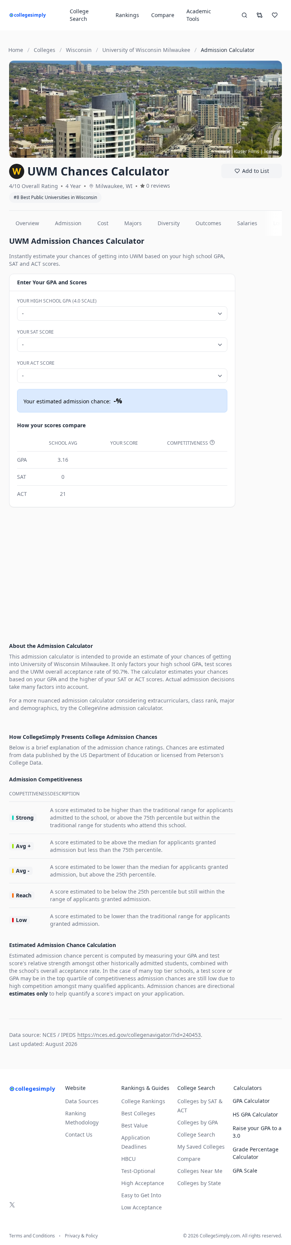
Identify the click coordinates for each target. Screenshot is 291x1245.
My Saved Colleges (201, 1146)
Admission (68, 223)
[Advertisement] (122, 568)
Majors (133, 223)
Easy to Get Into (141, 1195)
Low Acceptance (141, 1207)
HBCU (128, 1158)
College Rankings (143, 1101)
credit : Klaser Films (238, 151)
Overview (27, 223)
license (271, 151)
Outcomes (208, 223)
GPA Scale (245, 1170)
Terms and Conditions (32, 1236)
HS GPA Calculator (255, 1114)
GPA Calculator (251, 1100)
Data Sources (82, 1101)
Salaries (247, 223)
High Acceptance (142, 1183)
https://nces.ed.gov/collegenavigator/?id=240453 (139, 1034)
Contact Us (78, 1134)
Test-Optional (138, 1170)
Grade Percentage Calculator (255, 1153)
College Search (196, 1134)
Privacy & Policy (81, 1236)
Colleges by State (199, 1183)
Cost (102, 223)
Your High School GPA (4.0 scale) (57, 301)
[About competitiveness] (212, 442)
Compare (162, 15)
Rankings (127, 15)
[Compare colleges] (259, 15)
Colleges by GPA (197, 1122)
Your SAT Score (35, 332)
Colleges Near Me (199, 1170)
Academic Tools (198, 15)
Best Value (134, 1125)
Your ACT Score (36, 363)
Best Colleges (138, 1113)
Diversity (169, 223)
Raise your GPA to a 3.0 (257, 1131)
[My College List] (275, 15)
